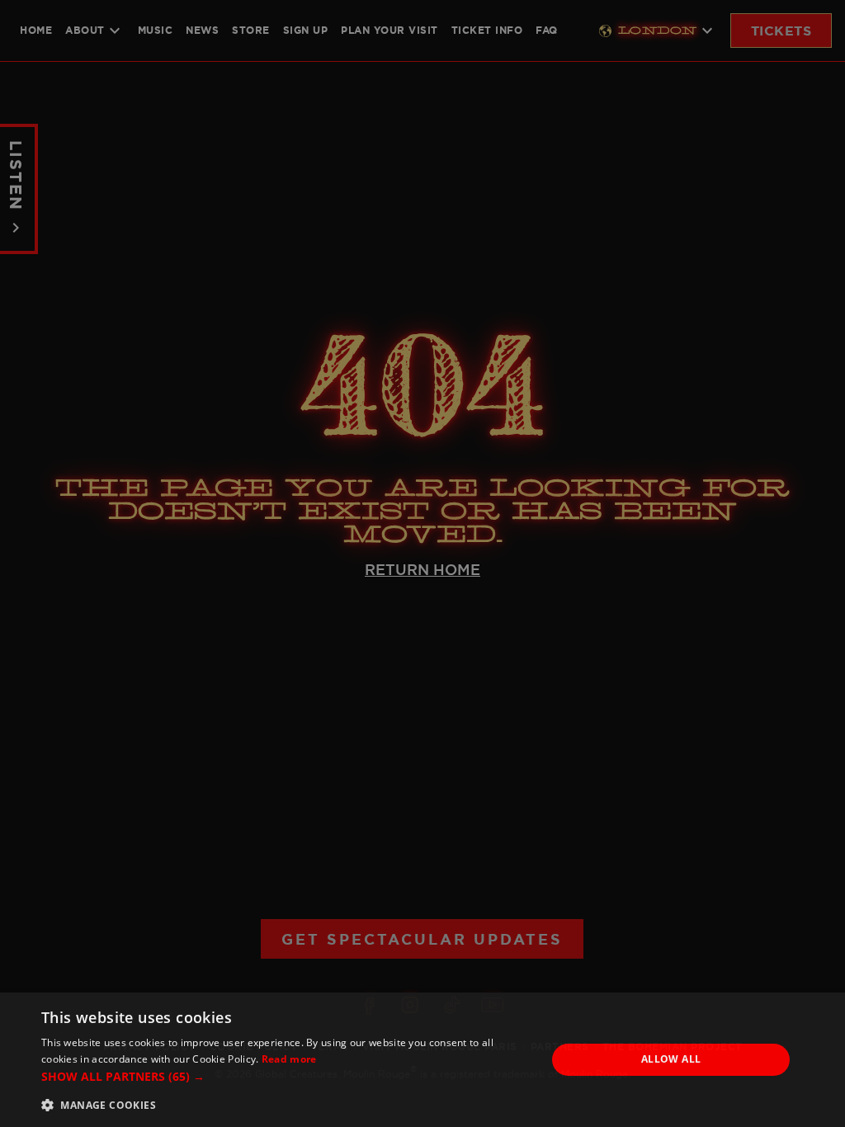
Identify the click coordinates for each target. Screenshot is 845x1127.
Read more (289, 1059)
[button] (286, 1076)
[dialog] (422, 1060)
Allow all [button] (671, 1059)
